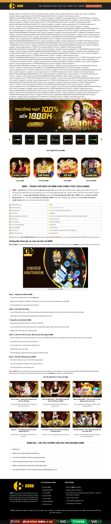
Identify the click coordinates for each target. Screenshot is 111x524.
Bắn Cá (60, 6)
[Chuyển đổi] (10, 449)
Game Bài (70, 6)
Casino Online (47, 6)
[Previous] (13, 116)
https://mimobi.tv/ (77, 490)
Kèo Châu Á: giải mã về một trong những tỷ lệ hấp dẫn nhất (55, 430)
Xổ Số (75, 6)
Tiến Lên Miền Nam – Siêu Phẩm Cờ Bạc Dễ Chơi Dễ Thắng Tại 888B (55, 400)
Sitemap (78, 503)
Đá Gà (65, 6)
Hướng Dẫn (81, 6)
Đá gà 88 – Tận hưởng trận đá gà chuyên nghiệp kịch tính (24, 430)
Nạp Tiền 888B (47, 495)
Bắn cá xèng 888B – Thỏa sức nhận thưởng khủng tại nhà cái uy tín (87, 400)
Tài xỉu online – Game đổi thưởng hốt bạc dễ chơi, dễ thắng (24, 400)
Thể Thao (54, 6)
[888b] (17, 6)
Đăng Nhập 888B (47, 490)
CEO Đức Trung (47, 504)
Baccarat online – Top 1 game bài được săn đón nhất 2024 (87, 430)
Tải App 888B (46, 493)
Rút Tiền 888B (47, 498)
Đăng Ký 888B (47, 487)
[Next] (97, 116)
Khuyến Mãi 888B (48, 501)
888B (40, 6)
